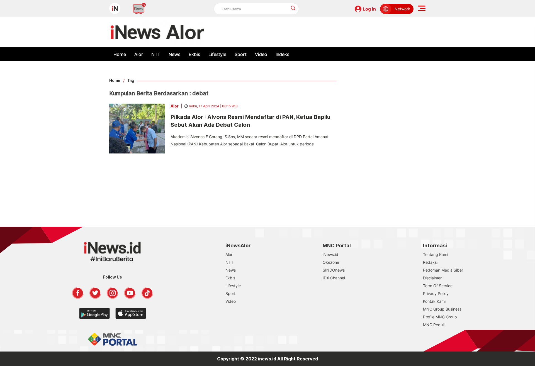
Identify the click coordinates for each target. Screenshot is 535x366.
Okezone (331, 262)
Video (261, 54)
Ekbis (194, 54)
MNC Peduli (433, 324)
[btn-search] (293, 8)
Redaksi (430, 262)
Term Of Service (438, 285)
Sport (241, 54)
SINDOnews (334, 270)
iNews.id (330, 254)
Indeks (282, 54)
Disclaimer (432, 277)
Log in (369, 9)
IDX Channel (334, 277)
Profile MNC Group (440, 316)
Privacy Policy (436, 293)
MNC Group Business (442, 309)
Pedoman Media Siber (443, 270)
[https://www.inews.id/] (157, 32)
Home (119, 54)
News (174, 54)
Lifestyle (217, 54)
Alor (138, 54)
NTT (155, 54)
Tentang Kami (435, 254)
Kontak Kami (434, 301)
